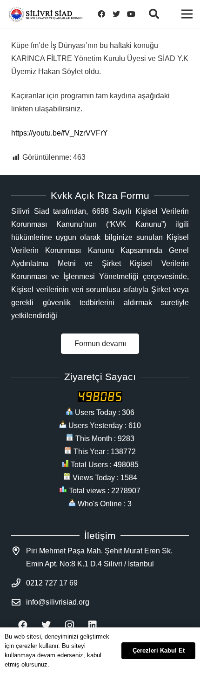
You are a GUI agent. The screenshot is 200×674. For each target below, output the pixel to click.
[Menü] (187, 14)
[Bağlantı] (45, 14)
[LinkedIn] (92, 625)
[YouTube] (131, 14)
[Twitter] (116, 14)
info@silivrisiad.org (57, 602)
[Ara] (153, 14)
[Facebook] (101, 14)
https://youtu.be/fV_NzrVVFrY (59, 133)
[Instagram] (69, 625)
